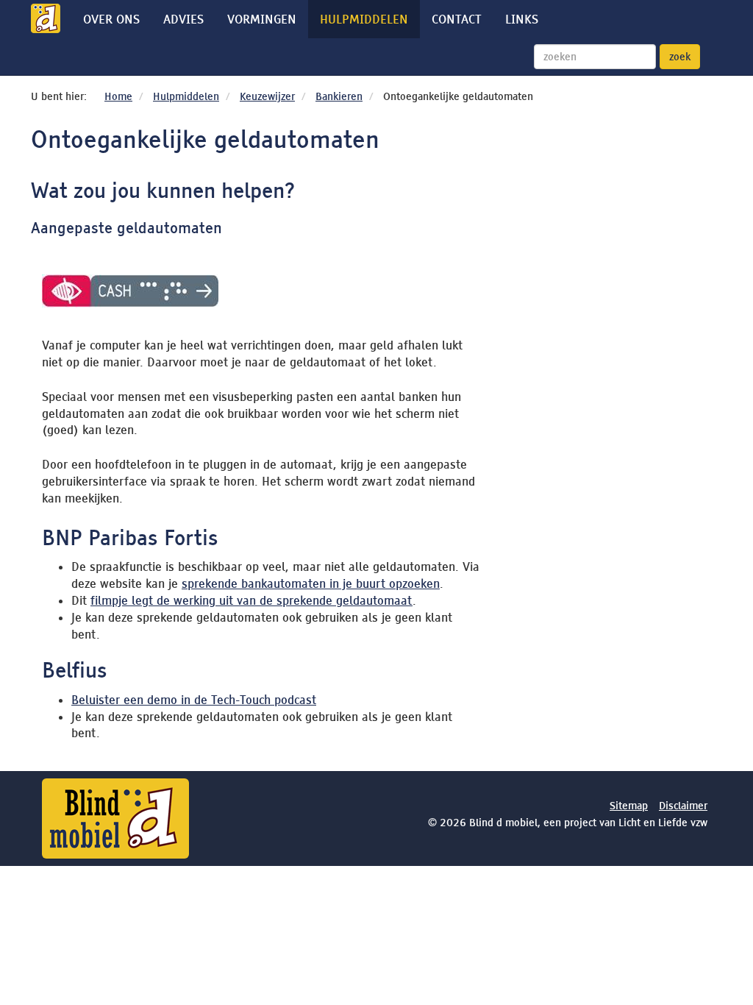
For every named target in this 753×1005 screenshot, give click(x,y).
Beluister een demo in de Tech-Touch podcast (193, 699)
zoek (679, 56)
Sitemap (629, 805)
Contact (457, 19)
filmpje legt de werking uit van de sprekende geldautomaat (251, 600)
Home (118, 96)
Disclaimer (683, 805)
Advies (183, 19)
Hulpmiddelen (364, 19)
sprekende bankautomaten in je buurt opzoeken (311, 583)
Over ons (111, 19)
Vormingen (261, 19)
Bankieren (339, 96)
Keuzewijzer (267, 96)
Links (521, 19)
